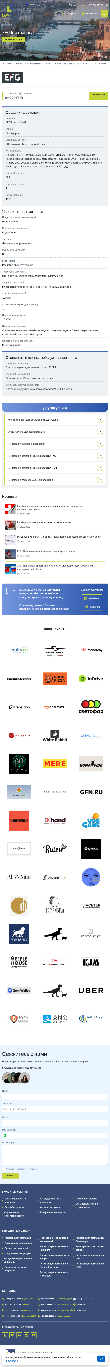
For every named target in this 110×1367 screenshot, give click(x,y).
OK (101, 1358)
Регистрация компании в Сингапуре (89, 1239)
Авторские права (50, 1207)
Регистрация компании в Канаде (89, 1248)
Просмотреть (11, 1360)
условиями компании (27, 1169)
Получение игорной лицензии (15, 1269)
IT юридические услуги (17, 1253)
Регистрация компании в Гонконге (54, 1248)
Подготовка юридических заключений (54, 1239)
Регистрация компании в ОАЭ (90, 1265)
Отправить (10, 1176)
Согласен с (11, 1169)
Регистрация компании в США (90, 1257)
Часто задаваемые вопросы (15, 1200)
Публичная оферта (86, 1198)
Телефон (7, 1103)
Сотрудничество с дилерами (50, 1200)
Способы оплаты (14, 1207)
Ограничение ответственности (14, 1214)
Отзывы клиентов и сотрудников (86, 1205)
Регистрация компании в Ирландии (54, 1274)
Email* (5, 1117)
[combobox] (5, 1109)
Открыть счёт (98, 95)
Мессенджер (9, 1129)
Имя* (5, 1090)
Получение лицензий (16, 1248)
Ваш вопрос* (9, 1142)
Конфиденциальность (53, 1212)
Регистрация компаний (17, 1237)
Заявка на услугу (13, 39)
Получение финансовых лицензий (18, 1260)
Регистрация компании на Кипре (54, 1257)
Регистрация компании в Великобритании (54, 1265)
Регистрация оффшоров (18, 1243)
